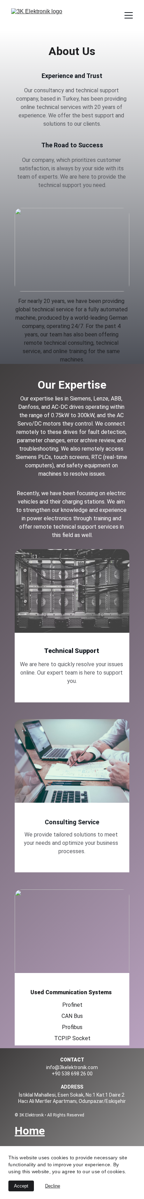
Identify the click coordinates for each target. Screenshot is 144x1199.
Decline (52, 1186)
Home (30, 1130)
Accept (21, 1186)
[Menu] (128, 15)
